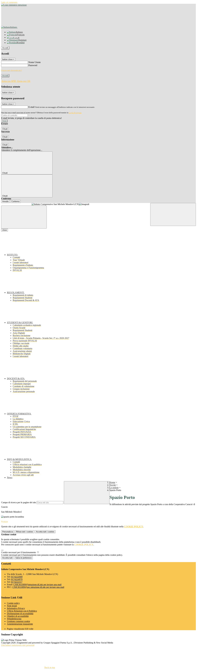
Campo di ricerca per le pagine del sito (18, 502)
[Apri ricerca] (173, 214)
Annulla (5, 201)
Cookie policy (13, 603)
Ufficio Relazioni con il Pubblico (22, 611)
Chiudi (4, 129)
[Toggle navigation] (24, 217)
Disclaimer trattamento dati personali (17, 645)
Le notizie (114, 487)
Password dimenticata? (11, 70)
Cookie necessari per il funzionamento (18, 552)
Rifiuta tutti (24, 532)
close (4, 230)
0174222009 (16, 577)
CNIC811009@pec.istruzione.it (38, 587)
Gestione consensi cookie (18, 621)
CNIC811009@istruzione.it (37, 584)
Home (112, 482)
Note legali (12, 606)
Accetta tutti (45, 532)
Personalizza (7, 532)
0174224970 (16, 579)
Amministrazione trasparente (20, 624)
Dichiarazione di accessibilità (20, 613)
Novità (112, 485)
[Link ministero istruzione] (14, 5)
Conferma (15, 201)
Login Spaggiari (75, 113)
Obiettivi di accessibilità (18, 616)
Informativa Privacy (16, 608)
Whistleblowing (14, 618)
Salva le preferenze (23, 558)
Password (32, 65)
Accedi (5, 48)
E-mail (31, 107)
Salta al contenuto (9, 2)
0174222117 (16, 582)
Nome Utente (34, 62)
